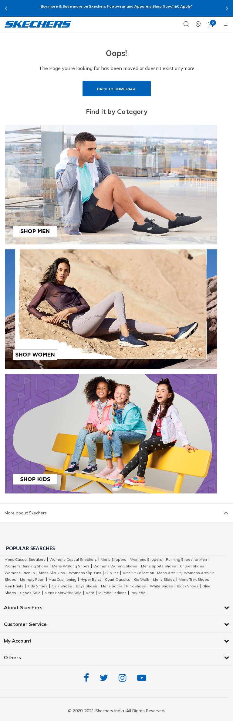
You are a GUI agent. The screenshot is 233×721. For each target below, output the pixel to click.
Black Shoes (188, 586)
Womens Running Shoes (26, 566)
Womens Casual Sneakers (73, 559)
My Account (18, 641)
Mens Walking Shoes (70, 566)
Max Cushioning (62, 579)
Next (227, 8)
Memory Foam (33, 579)
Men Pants (14, 586)
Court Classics (117, 579)
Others (12, 657)
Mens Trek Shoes (194, 579)
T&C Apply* (182, 6)
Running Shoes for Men (186, 559)
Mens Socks (111, 586)
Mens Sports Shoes (158, 566)
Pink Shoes (136, 586)
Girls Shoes (62, 586)
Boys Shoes (86, 586)
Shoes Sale (30, 592)
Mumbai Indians (112, 592)
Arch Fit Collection (138, 572)
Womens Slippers (146, 559)
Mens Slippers (113, 559)
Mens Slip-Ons (52, 572)
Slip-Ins (112, 572)
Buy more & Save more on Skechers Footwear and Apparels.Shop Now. (106, 6)
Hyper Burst (90, 579)
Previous (6, 8)
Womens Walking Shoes (115, 566)
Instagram (124, 678)
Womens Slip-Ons (85, 572)
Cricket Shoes (192, 566)
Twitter (105, 678)
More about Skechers (26, 513)
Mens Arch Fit (169, 572)
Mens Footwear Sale (63, 592)
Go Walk (141, 579)
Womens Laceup (20, 572)
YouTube (143, 678)
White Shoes (161, 586)
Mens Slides (164, 579)
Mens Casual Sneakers (25, 559)
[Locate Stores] (202, 24)
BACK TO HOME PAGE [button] (116, 89)
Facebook (88, 678)
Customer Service (25, 624)
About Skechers (23, 607)
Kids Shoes (37, 586)
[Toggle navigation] (225, 24)
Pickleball (138, 592)
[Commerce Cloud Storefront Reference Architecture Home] (38, 24)
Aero (90, 592)
